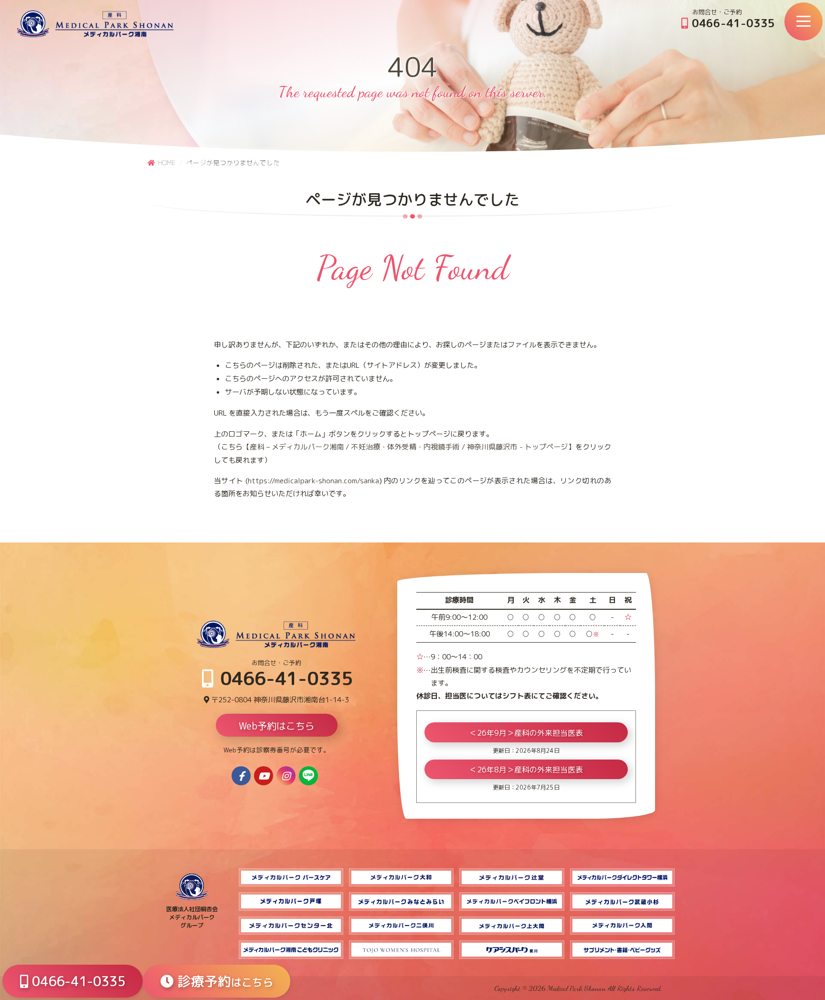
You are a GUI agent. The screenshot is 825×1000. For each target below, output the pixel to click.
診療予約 (223, 981)
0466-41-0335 (732, 23)
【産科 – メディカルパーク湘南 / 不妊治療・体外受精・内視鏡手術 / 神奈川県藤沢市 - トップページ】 (409, 447)
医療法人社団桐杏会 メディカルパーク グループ (192, 917)
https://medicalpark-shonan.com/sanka (313, 481)
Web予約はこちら (277, 725)
